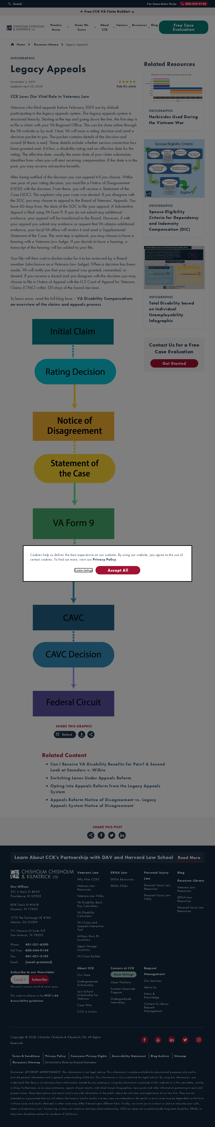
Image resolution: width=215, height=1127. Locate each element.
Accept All (118, 570)
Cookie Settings (83, 570)
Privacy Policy (104, 559)
